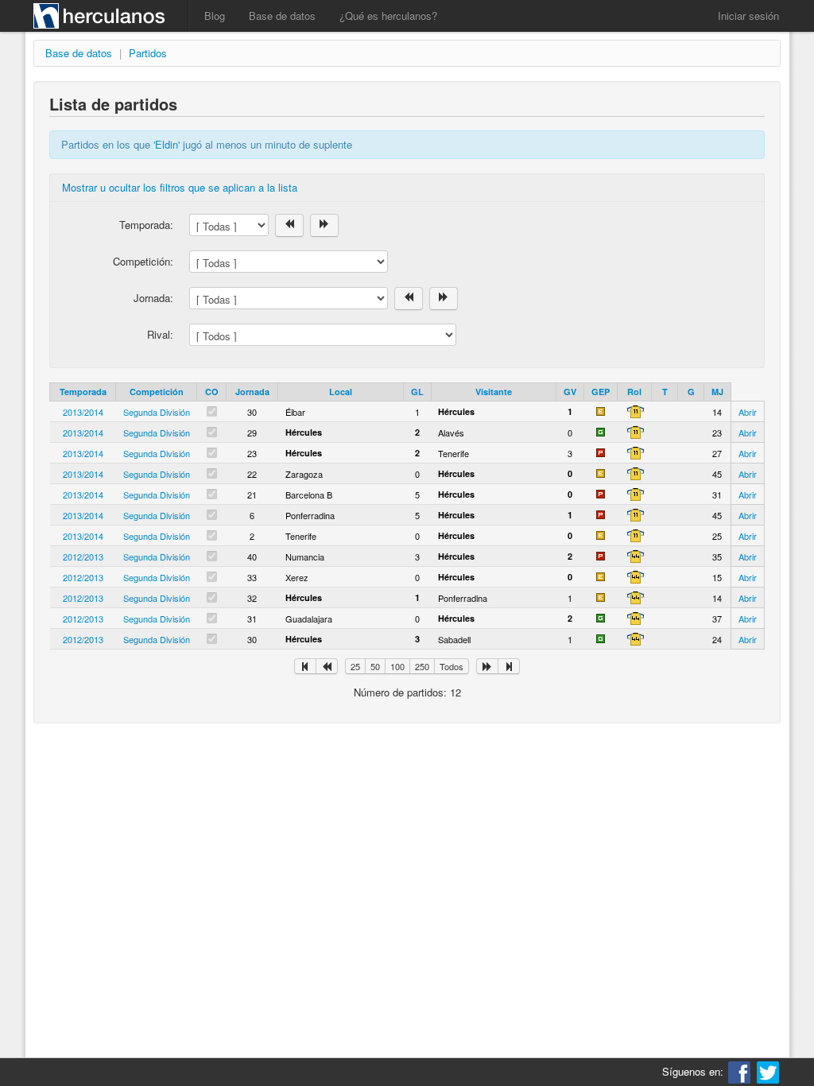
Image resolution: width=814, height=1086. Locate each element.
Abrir (747, 411)
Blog (214, 15)
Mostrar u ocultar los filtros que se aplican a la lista (179, 187)
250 (422, 666)
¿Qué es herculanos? (388, 15)
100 (397, 666)
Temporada (83, 392)
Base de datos (282, 15)
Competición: (143, 261)
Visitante (493, 392)
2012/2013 (83, 556)
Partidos (148, 52)
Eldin (166, 144)
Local (340, 392)
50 (375, 666)
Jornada (252, 392)
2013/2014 (83, 411)
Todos (451, 666)
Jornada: (153, 297)
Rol (634, 392)
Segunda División (156, 411)
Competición (157, 392)
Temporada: (146, 224)
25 (355, 666)
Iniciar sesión (748, 15)
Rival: (160, 334)
